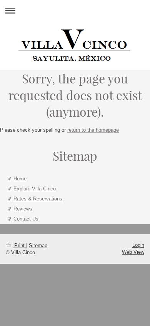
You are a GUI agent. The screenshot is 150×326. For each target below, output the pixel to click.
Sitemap (38, 245)
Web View (133, 252)
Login (138, 245)
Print (19, 245)
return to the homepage (93, 130)
